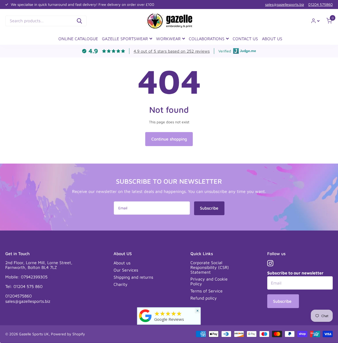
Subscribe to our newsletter (295, 272)
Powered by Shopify (68, 334)
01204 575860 (320, 4)
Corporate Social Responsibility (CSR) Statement (209, 267)
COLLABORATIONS (206, 38)
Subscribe (209, 208)
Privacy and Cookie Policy (209, 281)
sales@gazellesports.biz (284, 4)
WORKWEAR (168, 38)
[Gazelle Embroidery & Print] (145, 315)
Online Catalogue (78, 38)
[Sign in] (315, 21)
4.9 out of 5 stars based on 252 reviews (172, 51)
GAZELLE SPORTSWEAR (125, 38)
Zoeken (79, 21)
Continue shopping (169, 139)
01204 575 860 (28, 286)
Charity (121, 284)
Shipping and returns (133, 277)
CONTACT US (245, 38)
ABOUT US (272, 38)
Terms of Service (206, 290)
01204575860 (18, 296)
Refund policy (203, 298)
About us (122, 262)
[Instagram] (270, 263)
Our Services (126, 270)
